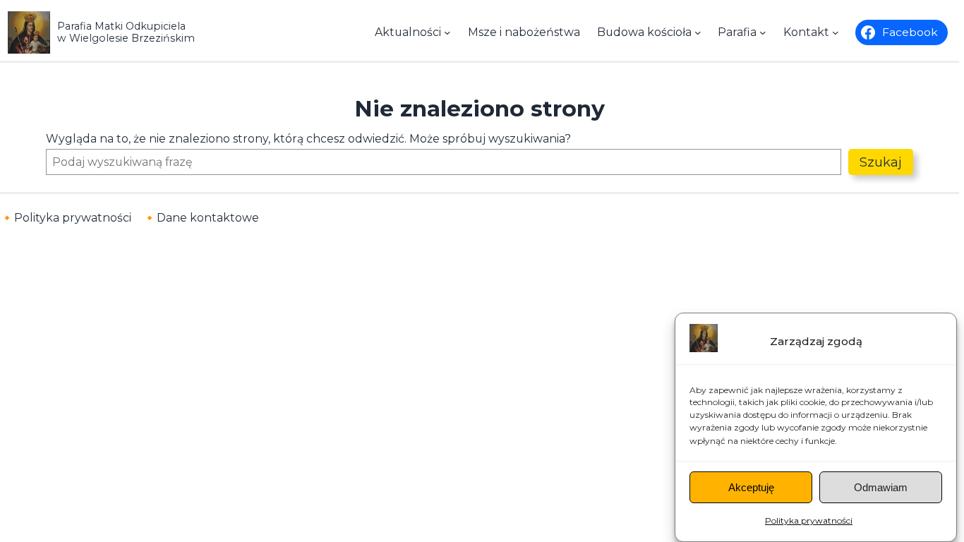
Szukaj (881, 162)
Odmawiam (881, 487)
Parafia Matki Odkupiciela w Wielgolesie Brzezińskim (126, 32)
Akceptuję (751, 487)
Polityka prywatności (808, 520)
